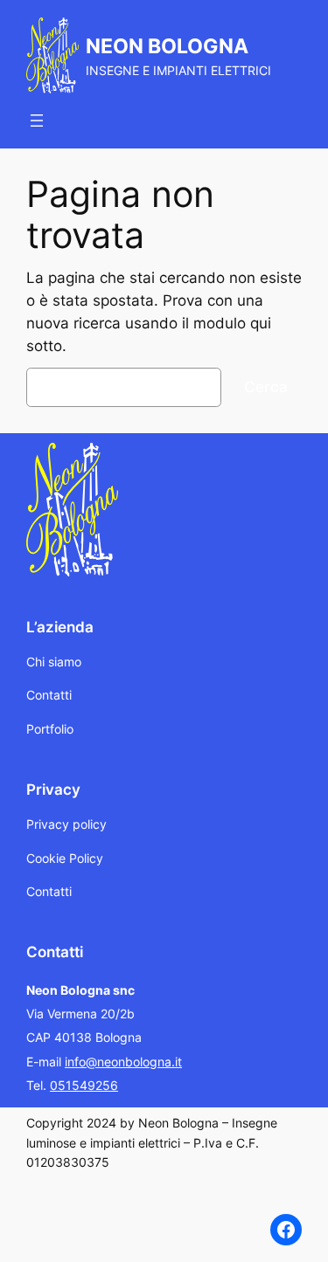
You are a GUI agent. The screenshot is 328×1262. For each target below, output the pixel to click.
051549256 (84, 1085)
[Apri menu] (36, 120)
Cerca (266, 387)
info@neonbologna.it (123, 1061)
